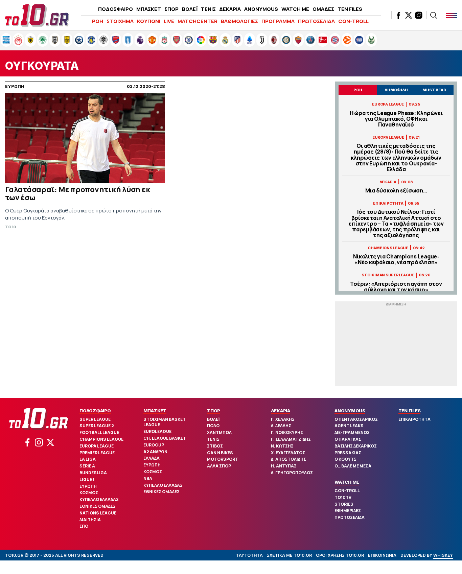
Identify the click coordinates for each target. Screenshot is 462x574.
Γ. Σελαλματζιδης (291, 439)
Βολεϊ (213, 419)
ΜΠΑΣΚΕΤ (148, 9)
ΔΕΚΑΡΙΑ (230, 9)
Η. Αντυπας (284, 466)
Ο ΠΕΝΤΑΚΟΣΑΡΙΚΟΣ (356, 419)
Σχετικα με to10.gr (289, 555)
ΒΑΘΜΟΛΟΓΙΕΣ (239, 21)
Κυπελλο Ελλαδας (99, 499)
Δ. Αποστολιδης (288, 459)
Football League (99, 432)
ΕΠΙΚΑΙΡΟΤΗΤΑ (414, 419)
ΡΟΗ (97, 21)
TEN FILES (350, 9)
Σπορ (213, 410)
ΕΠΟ (83, 526)
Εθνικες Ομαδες (97, 506)
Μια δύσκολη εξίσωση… (396, 190)
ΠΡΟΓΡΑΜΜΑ (278, 21)
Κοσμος (88, 493)
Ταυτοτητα (249, 555)
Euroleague (157, 431)
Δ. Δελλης (281, 426)
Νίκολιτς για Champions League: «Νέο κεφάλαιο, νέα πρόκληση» (396, 259)
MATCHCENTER (197, 21)
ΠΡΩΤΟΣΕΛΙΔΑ (316, 21)
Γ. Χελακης (283, 419)
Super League (95, 419)
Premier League (97, 453)
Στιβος (215, 446)
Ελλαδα (151, 458)
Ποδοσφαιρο (95, 410)
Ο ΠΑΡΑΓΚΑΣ (347, 439)
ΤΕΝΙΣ (208, 9)
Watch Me (346, 482)
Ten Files (409, 410)
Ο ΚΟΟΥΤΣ (345, 459)
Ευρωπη (88, 486)
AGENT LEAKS (349, 426)
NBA (147, 478)
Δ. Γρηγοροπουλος (292, 473)
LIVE (169, 21)
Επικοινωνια (382, 555)
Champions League (101, 439)
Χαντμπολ (219, 432)
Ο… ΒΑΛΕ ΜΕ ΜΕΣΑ (352, 466)
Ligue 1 (86, 479)
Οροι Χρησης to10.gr (340, 555)
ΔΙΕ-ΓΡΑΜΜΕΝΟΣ (352, 432)
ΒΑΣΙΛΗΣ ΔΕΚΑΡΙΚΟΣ (355, 446)
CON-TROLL (353, 21)
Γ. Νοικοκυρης (287, 432)
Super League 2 (96, 426)
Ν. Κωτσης (282, 446)
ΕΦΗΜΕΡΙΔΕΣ (347, 510)
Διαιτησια (90, 520)
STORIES (343, 504)
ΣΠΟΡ (171, 9)
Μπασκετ (154, 410)
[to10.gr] (37, 15)
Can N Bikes (220, 453)
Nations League (97, 513)
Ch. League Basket (164, 438)
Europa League (96, 446)
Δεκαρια (280, 410)
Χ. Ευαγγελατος (288, 453)
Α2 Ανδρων (155, 452)
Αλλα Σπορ (219, 466)
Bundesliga (93, 473)
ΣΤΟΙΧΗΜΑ (120, 21)
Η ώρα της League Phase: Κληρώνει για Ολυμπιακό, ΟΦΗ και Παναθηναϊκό (396, 119)
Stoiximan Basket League (164, 422)
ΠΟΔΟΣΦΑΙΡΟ (115, 9)
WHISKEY (443, 555)
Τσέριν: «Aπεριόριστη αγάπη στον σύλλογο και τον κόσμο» (396, 287)
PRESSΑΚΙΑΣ (347, 453)
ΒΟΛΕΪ (190, 9)
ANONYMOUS (261, 9)
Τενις (213, 439)
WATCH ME (295, 9)
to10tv (342, 497)
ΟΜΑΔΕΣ (323, 9)
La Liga (87, 459)
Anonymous (349, 410)
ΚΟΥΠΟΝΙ (148, 21)
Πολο (213, 426)
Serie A (87, 466)
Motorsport (222, 459)
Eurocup (153, 445)
